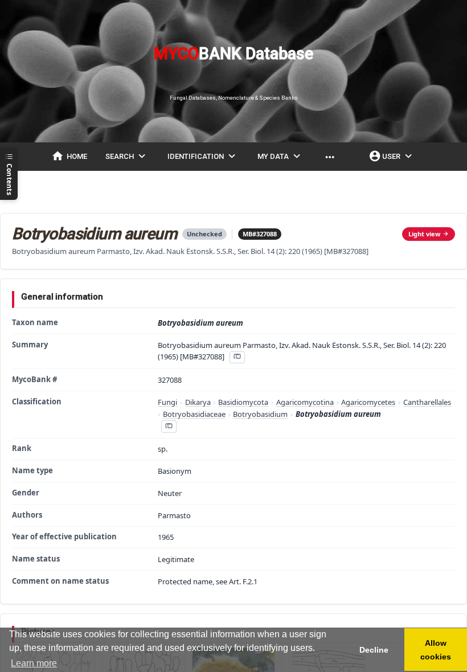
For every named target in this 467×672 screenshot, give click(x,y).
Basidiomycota (243, 402)
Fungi (167, 402)
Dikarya (198, 402)
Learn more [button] (34, 663)
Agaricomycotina (305, 402)
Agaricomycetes (368, 402)
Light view (424, 234)
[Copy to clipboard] (237, 357)
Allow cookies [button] (435, 649)
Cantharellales (427, 402)
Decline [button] (373, 649)
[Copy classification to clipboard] (168, 426)
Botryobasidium (260, 414)
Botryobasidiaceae (194, 414)
